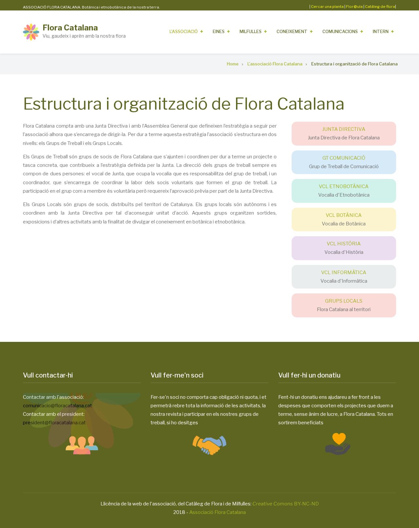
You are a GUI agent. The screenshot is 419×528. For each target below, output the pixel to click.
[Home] (31, 32)
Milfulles (251, 31)
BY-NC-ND (285, 504)
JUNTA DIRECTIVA (343, 129)
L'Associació (184, 31)
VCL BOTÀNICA (344, 215)
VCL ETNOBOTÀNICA (344, 186)
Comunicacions (340, 31)
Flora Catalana (70, 27)
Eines (219, 31)
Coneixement (292, 31)
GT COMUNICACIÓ (343, 158)
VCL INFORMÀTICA (343, 272)
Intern (381, 31)
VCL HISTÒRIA (344, 244)
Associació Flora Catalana (217, 512)
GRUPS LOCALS (343, 301)
